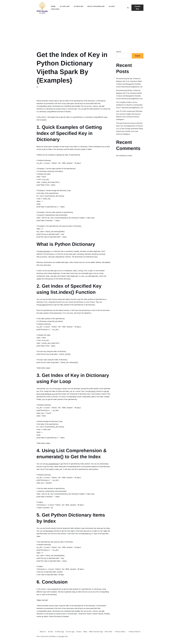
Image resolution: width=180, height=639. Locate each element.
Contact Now (137, 8)
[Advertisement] (90, 30)
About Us (43, 632)
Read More (82, 614)
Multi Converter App (95, 6)
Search (118, 52)
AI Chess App (78, 6)
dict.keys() (92, 391)
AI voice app (64, 6)
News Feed (55, 9)
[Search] (128, 7)
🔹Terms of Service (133, 632)
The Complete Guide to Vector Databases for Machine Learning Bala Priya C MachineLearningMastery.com (129, 105)
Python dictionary (44, 251)
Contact (78, 632)
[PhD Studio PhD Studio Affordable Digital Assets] (42, 8)
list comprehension (52, 464)
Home (53, 6)
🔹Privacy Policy (119, 632)
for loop (57, 388)
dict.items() (50, 531)
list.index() (43, 305)
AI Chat (112, 6)
